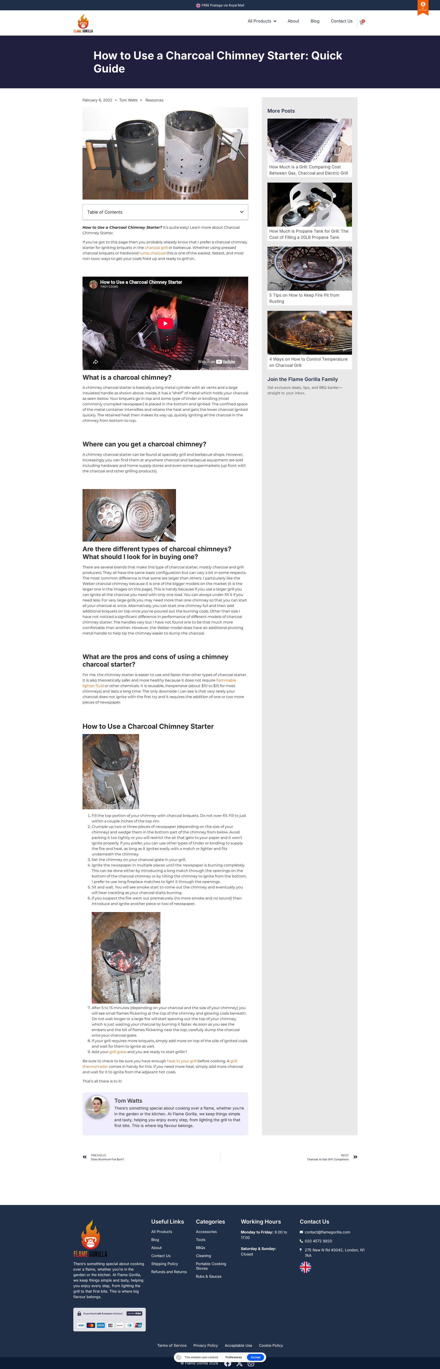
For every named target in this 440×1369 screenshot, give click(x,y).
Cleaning (203, 1255)
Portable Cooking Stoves (211, 1266)
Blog (315, 21)
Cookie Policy (271, 1345)
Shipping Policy (164, 1263)
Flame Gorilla (196, 1363)
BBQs (200, 1247)
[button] (241, 212)
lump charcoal (153, 253)
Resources (154, 100)
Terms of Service (172, 1345)
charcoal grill (156, 247)
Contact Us (342, 21)
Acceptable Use (238, 1345)
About (293, 21)
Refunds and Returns (169, 1271)
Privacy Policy (205, 1345)
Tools (200, 1239)
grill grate (117, 1052)
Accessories (206, 1231)
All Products (259, 21)
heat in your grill (182, 1061)
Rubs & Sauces (208, 1276)
